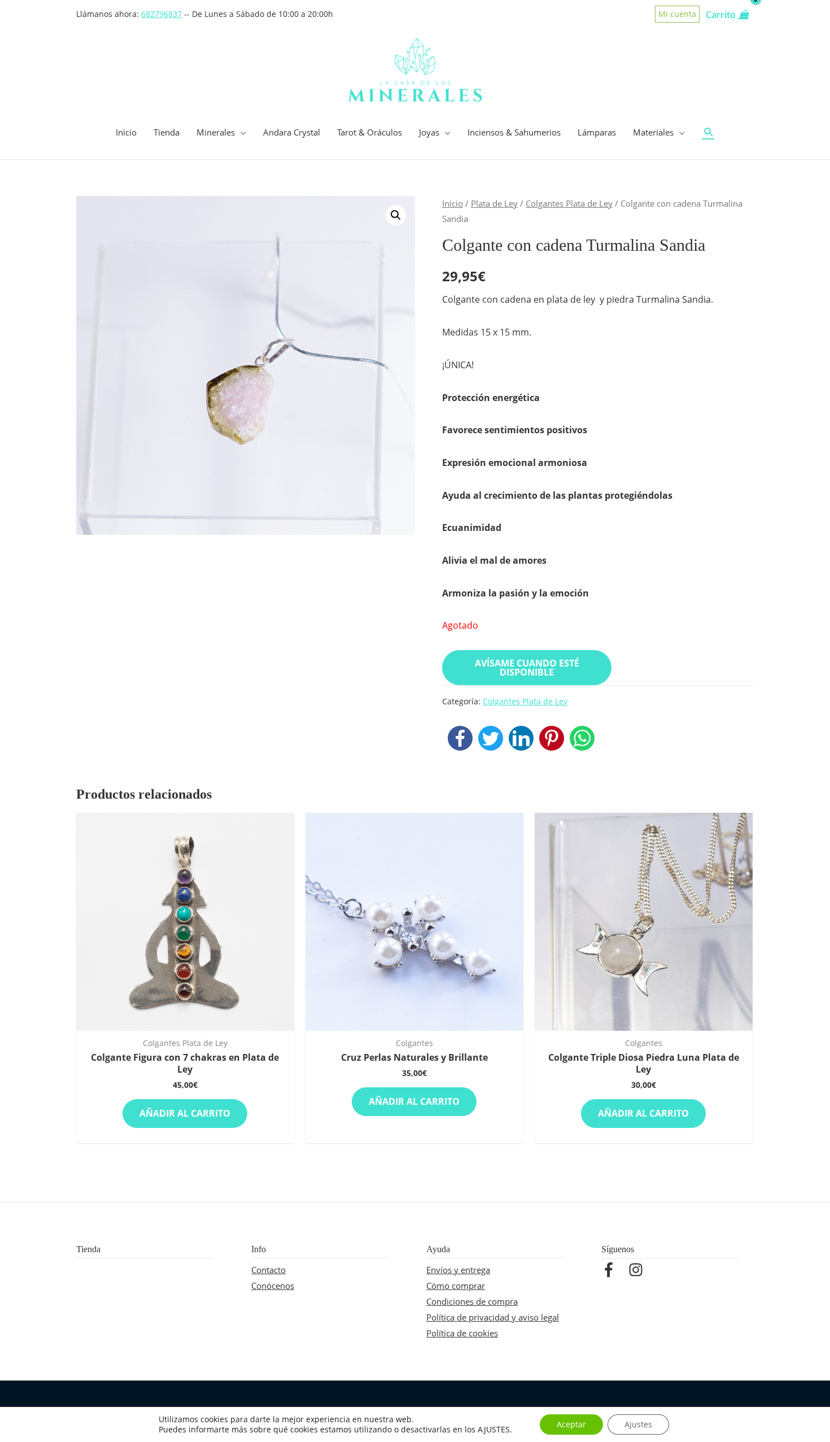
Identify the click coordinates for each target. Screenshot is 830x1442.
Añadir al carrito (184, 1113)
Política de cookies (462, 1333)
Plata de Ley (494, 203)
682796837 (161, 14)
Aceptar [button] (571, 1424)
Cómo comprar (455, 1285)
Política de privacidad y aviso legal (492, 1317)
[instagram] (638, 1269)
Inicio (452, 203)
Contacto (268, 1269)
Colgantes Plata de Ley (569, 203)
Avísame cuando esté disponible (527, 667)
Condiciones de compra (472, 1301)
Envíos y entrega (458, 1269)
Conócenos (272, 1285)
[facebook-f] (613, 1269)
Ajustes (638, 1424)
